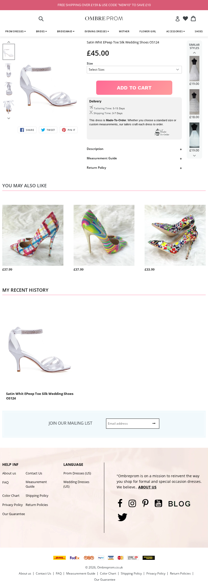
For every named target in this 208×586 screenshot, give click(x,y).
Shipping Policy (37, 495)
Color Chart (11, 495)
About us (9, 473)
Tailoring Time (102, 108)
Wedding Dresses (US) (76, 484)
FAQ (5, 482)
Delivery (95, 101)
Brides (41, 31)
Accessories (174, 31)
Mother (124, 31)
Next (194, 155)
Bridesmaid (65, 31)
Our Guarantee (13, 514)
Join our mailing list (70, 423)
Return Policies (37, 504)
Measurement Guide (102, 158)
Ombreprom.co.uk (110, 567)
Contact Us (34, 473)
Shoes (199, 31)
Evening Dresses (96, 31)
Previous (194, 52)
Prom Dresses (15, 31)
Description (95, 149)
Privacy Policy (12, 504)
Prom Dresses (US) (77, 473)
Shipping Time (102, 113)
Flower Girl (148, 31)
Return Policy (96, 167)
